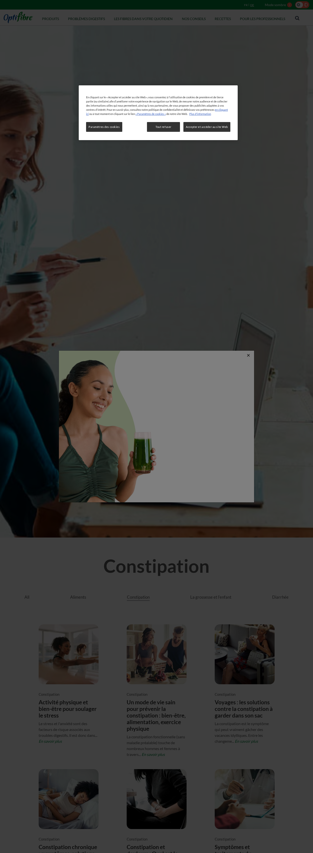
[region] (158, 112)
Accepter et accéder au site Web (207, 126)
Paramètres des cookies (104, 126)
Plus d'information (200, 113)
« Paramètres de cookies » (150, 113)
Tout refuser (163, 126)
